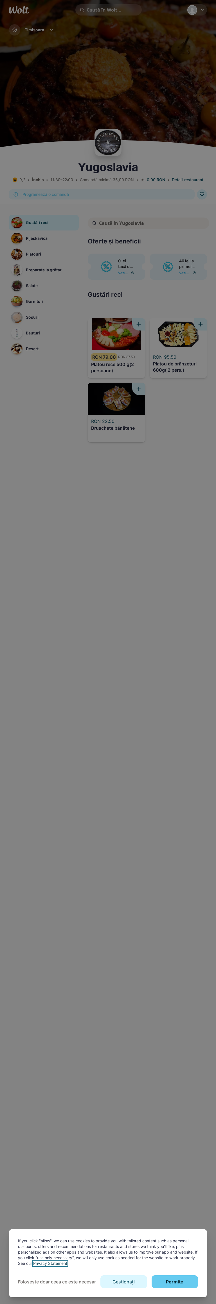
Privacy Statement (50, 1263)
